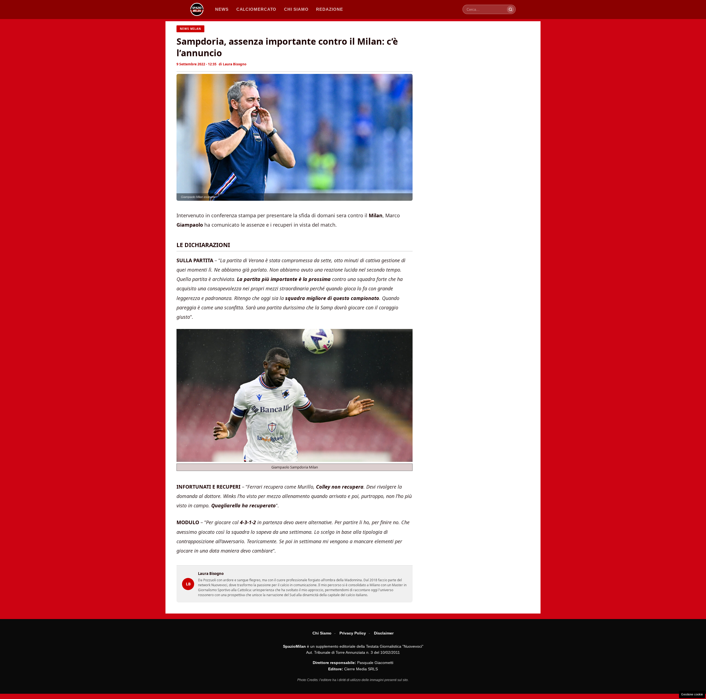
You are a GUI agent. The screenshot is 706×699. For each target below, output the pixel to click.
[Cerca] (510, 9)
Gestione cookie (692, 694)
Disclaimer (384, 633)
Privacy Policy (352, 633)
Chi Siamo (321, 633)
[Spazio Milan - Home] (197, 9)
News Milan (190, 29)
